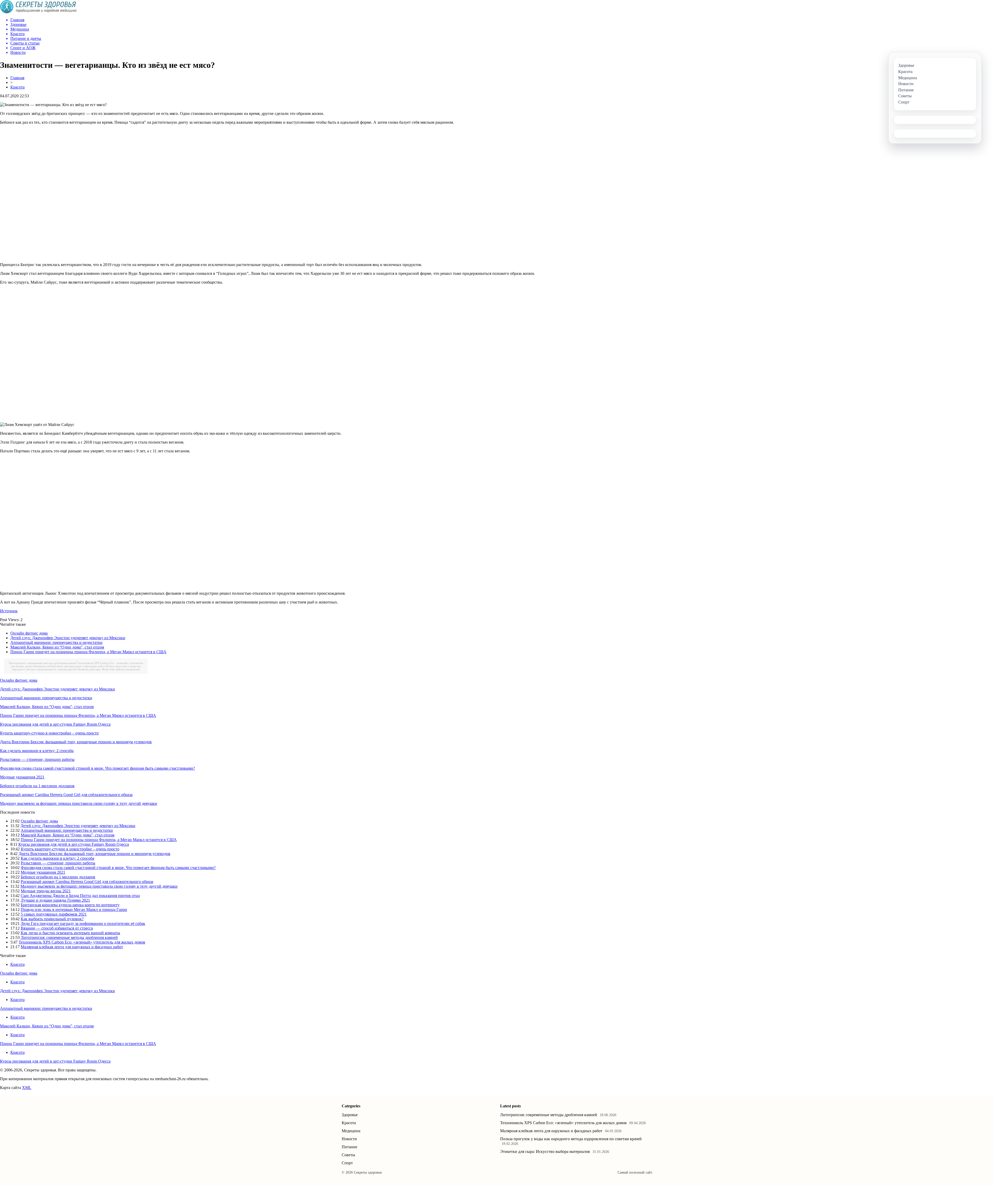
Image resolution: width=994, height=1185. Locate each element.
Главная (17, 78)
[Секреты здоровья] (38, 12)
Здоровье (350, 1115)
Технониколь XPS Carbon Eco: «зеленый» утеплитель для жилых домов (82, 942)
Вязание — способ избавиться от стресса (57, 928)
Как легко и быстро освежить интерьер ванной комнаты (70, 933)
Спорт (347, 1163)
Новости (349, 1139)
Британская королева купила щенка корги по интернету (70, 905)
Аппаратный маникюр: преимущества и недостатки (56, 642)
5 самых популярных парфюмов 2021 (54, 914)
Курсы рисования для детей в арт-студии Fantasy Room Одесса (55, 724)
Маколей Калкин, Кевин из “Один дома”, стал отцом (57, 647)
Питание (349, 1147)
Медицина (351, 1131)
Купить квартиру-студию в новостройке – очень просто (49, 733)
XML (26, 1087)
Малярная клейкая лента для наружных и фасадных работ (69, 666)
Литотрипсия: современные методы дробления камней (42, 663)
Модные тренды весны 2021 (46, 891)
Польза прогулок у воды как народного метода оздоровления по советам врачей (76, 668)
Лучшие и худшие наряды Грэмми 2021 (55, 900)
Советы (348, 1155)
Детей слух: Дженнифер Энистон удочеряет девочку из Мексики (67, 638)
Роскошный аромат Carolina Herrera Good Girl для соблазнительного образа (66, 794)
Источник (9, 611)
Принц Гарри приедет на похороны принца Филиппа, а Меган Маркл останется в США (88, 652)
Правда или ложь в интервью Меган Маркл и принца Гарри (74, 909)
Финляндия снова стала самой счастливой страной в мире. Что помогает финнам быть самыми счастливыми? (97, 768)
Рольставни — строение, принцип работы (37, 759)
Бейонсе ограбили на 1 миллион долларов (37, 786)
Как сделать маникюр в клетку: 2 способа (37, 750)
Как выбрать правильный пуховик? (52, 919)
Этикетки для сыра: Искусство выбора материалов (108, 669)
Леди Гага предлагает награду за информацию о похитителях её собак (83, 923)
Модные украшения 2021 (22, 777)
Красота (17, 87)
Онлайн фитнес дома (29, 633)
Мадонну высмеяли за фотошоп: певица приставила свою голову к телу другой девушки (78, 803)
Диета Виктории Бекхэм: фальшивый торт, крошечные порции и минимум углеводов (76, 742)
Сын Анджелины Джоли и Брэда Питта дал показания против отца (80, 895)
